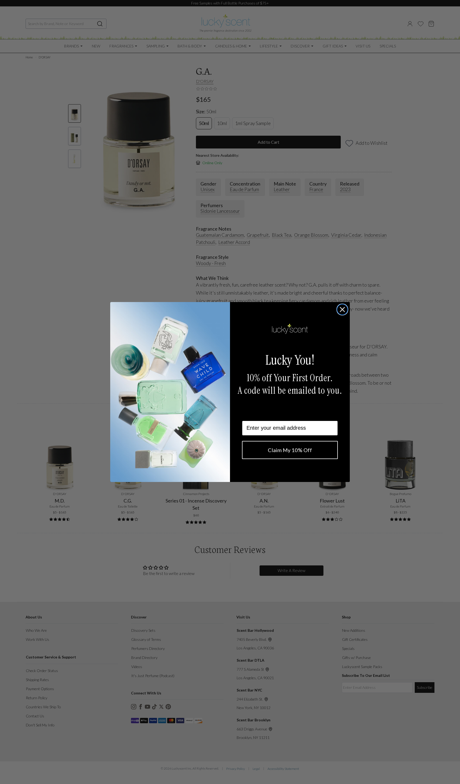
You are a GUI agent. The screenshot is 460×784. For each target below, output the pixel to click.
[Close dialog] (342, 309)
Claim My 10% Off (290, 450)
